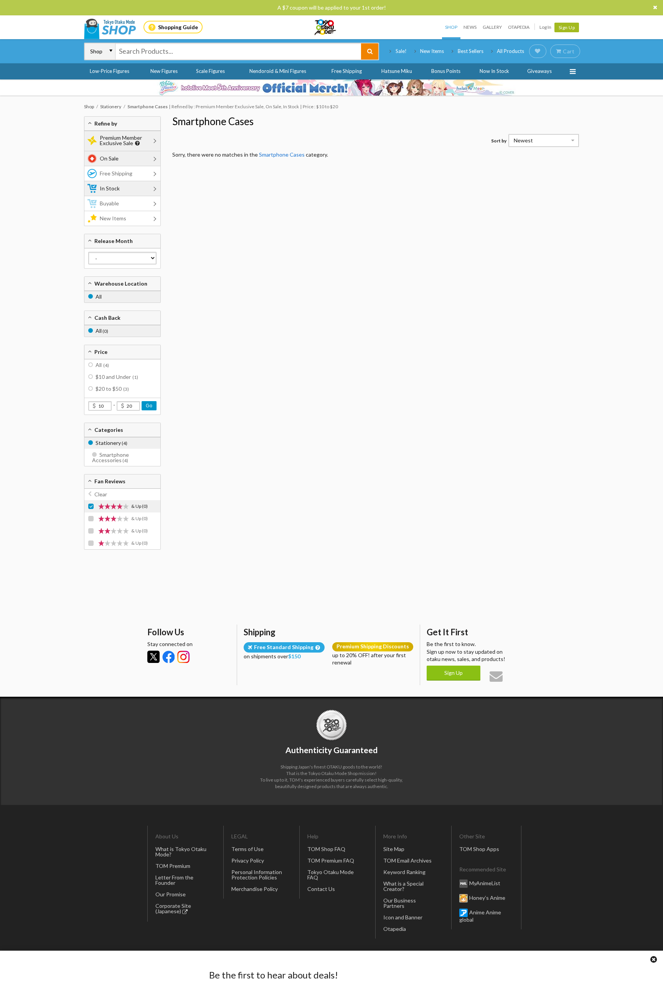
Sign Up (567, 27)
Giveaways (539, 71)
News (470, 27)
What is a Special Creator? (403, 886)
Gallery (492, 27)
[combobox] (238, 51)
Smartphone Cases (213, 121)
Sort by (498, 141)
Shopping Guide (178, 27)
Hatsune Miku (396, 71)
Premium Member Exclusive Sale (121, 140)
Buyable (109, 203)
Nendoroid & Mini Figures (277, 71)
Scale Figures (210, 71)
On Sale (109, 158)
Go (149, 405)
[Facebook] (168, 657)
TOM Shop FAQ (326, 849)
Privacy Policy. (311, 962)
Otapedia (518, 27)
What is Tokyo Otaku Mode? (180, 852)
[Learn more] (136, 143)
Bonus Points (445, 71)
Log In (545, 27)
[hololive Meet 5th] (331, 87)
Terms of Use (247, 849)
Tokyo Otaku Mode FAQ (330, 875)
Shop (451, 27)
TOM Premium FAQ (330, 860)
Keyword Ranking (404, 872)
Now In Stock (494, 71)
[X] (153, 657)
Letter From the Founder (174, 880)
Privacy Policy (247, 860)
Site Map (393, 849)
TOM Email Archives (407, 860)
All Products (510, 51)
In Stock (110, 188)
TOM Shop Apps (479, 849)
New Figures (164, 71)
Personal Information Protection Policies (256, 875)
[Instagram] (183, 657)
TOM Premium (172, 866)
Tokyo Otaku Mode (326, 27)
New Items (432, 51)
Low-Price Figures (109, 71)
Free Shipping (347, 71)
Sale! (401, 51)
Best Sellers (470, 51)
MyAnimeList (484, 883)
